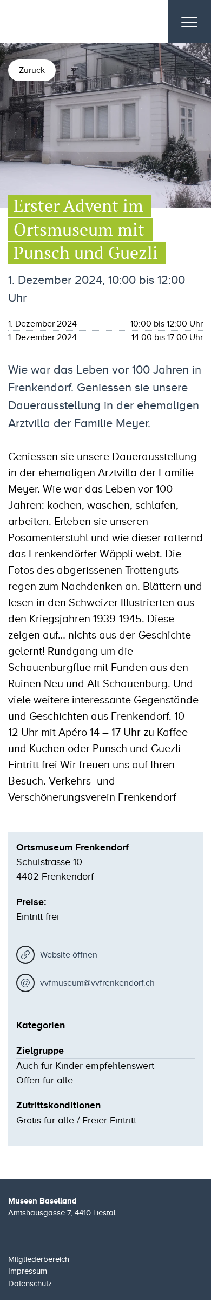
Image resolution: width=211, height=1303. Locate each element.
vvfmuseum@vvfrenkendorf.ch (97, 983)
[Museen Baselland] (70, 21)
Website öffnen (68, 955)
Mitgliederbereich (38, 1259)
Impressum (27, 1271)
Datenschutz (30, 1283)
